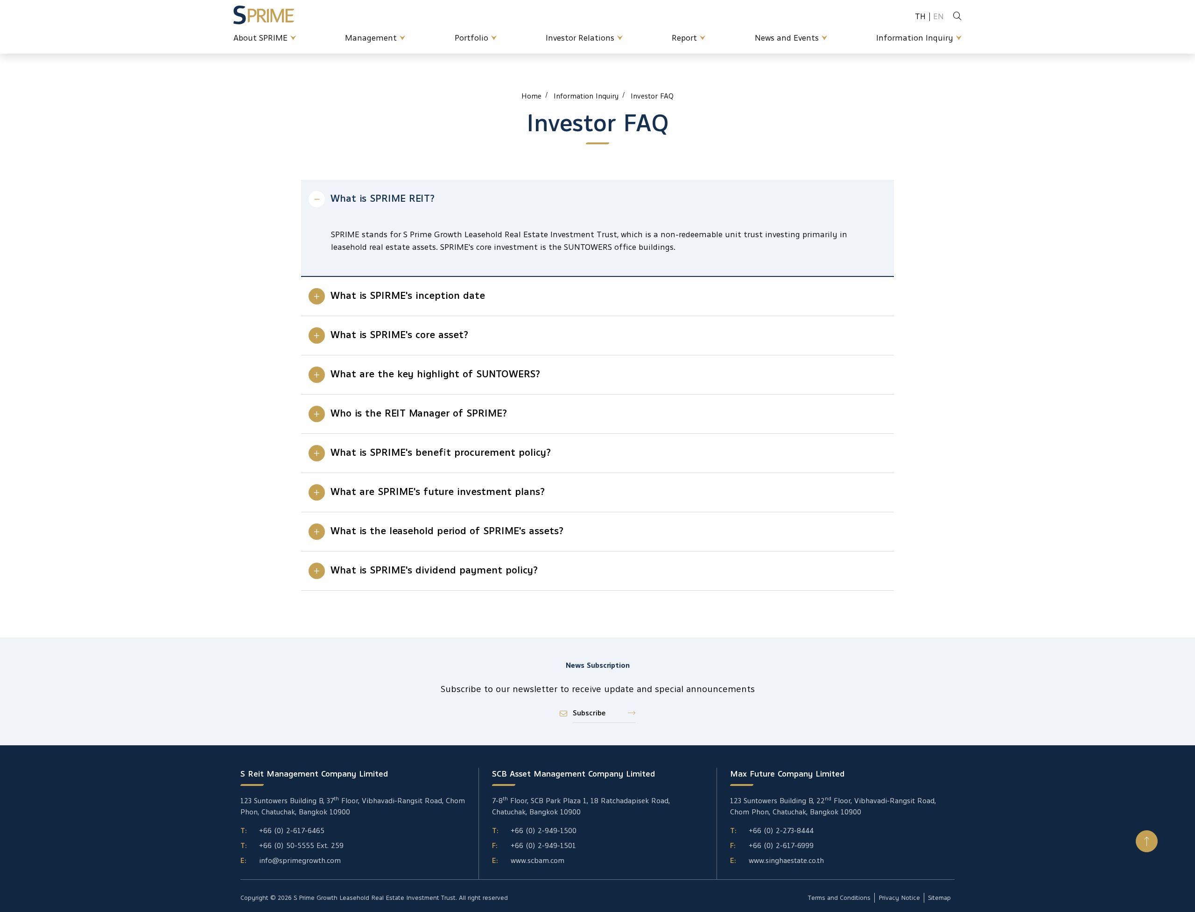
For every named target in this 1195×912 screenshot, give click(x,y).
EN (938, 16)
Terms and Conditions (839, 898)
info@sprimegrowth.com (300, 860)
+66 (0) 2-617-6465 (291, 830)
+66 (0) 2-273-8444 (781, 830)
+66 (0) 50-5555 (286, 845)
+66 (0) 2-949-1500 (543, 830)
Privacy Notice (899, 898)
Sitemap (939, 898)
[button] (1147, 841)
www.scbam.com (537, 860)
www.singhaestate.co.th (786, 860)
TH (920, 16)
